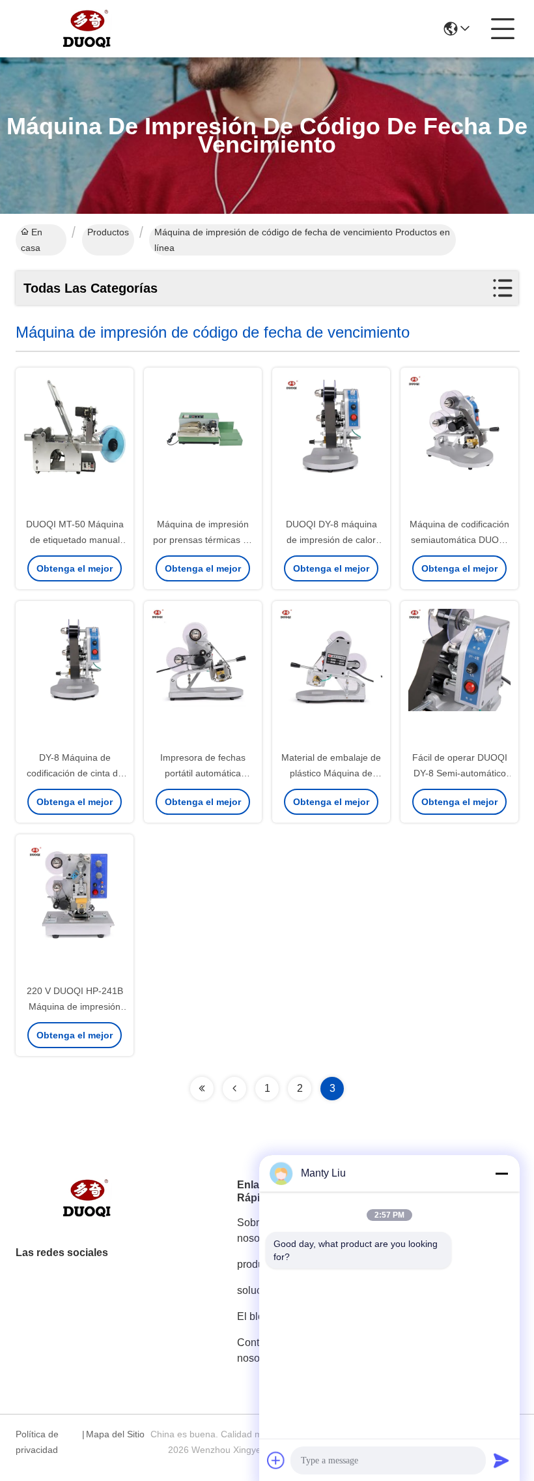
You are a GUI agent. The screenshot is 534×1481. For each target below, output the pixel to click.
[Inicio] (87, 1214)
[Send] (501, 1460)
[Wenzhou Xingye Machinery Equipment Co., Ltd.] (87, 28)
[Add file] (276, 1460)
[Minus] (501, 1173)
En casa (31, 240)
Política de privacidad (37, 1442)
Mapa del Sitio (115, 1434)
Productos (108, 232)
